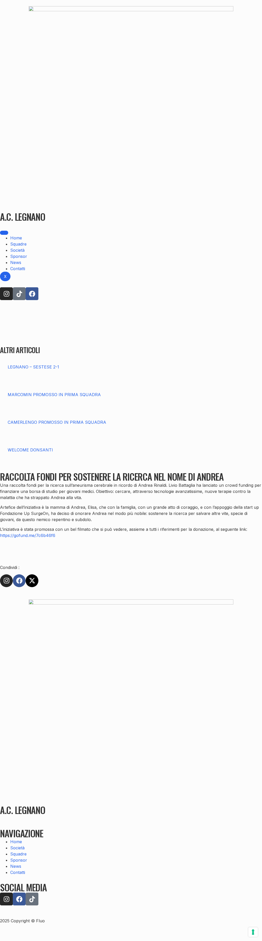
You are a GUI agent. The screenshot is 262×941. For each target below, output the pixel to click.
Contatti (17, 268)
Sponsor (18, 256)
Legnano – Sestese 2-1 (33, 366)
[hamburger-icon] (4, 233)
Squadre (18, 244)
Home (16, 237)
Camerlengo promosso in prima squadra (57, 422)
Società (17, 250)
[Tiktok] (19, 293)
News (15, 262)
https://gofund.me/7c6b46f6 (27, 535)
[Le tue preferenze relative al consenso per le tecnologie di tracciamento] (253, 932)
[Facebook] (32, 293)
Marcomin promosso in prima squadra (54, 394)
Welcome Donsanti (30, 449)
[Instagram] (6, 293)
